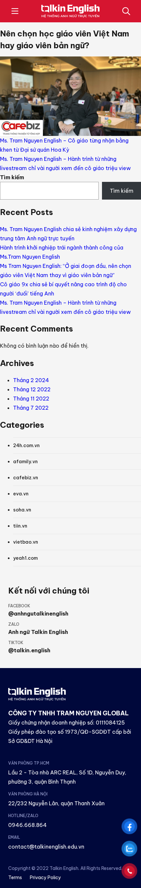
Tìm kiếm (12, 177)
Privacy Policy (45, 877)
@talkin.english (29, 650)
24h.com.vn (26, 445)
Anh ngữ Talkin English (38, 632)
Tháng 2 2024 (31, 380)
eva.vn (21, 494)
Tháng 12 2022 (31, 389)
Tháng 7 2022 (31, 407)
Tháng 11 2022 (31, 398)
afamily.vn (25, 462)
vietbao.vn (25, 542)
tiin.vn (20, 526)
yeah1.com (25, 558)
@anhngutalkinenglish (38, 613)
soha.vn (22, 510)
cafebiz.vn (25, 478)
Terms (15, 877)
